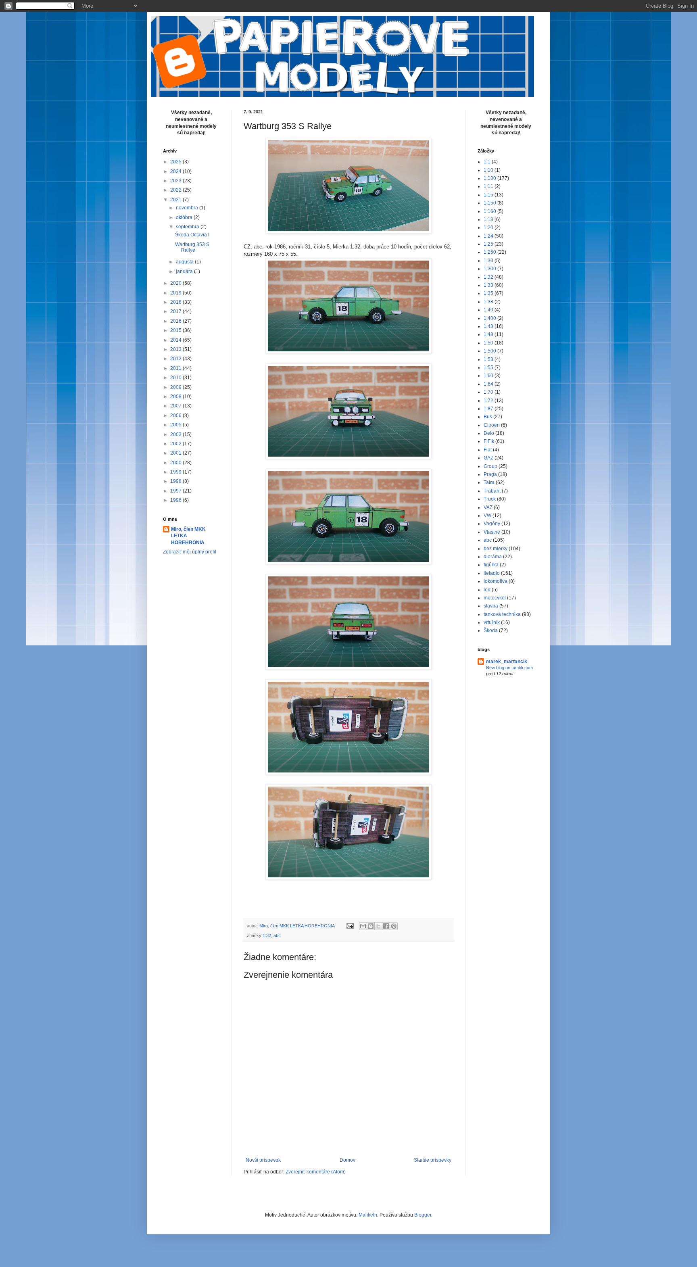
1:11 (488, 186)
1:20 (488, 227)
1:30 (488, 260)
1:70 (488, 392)
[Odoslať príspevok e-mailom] (349, 925)
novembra (187, 208)
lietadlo (492, 573)
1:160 (490, 211)
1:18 (488, 219)
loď (487, 590)
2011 (176, 368)
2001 (176, 453)
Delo (489, 433)
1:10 (488, 170)
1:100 (490, 178)
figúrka (491, 565)
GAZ (488, 458)
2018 (176, 302)
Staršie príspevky (432, 1160)
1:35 (488, 293)
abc (277, 935)
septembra (188, 227)
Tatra (489, 482)
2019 (176, 293)
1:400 (490, 318)
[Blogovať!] (371, 926)
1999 (176, 472)
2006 (176, 415)
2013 (176, 349)
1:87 (488, 408)
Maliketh (368, 1215)
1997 (176, 491)
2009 (176, 387)
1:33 (488, 285)
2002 (176, 444)
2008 (176, 396)
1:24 (488, 236)
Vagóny (492, 523)
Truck (490, 499)
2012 (176, 358)
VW (487, 515)
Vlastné (492, 532)
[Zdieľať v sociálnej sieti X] (378, 926)
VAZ (488, 507)
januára (185, 271)
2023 (176, 181)
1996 (176, 500)
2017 (176, 311)
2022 (176, 190)
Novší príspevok (263, 1160)
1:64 (488, 384)
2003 (176, 434)
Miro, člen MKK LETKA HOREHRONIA (188, 536)
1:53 (488, 359)
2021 (176, 199)
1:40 (488, 310)
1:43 (488, 326)
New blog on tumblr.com (509, 667)
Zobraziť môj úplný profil (189, 552)
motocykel (495, 598)
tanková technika (502, 614)
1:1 (487, 162)
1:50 (488, 343)
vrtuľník (492, 622)
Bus (488, 417)
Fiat (488, 450)
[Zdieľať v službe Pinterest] (394, 926)
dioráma (493, 556)
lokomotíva (495, 581)
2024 (176, 171)
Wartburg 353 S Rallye (192, 247)
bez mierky (495, 548)
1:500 (490, 351)
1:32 (267, 935)
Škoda (491, 630)
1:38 (488, 302)
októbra (185, 217)
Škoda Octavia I (192, 235)
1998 (176, 481)
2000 (176, 462)
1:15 (488, 195)
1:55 (488, 367)
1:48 (488, 334)
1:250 (490, 252)
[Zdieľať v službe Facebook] (386, 926)
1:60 (488, 375)
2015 (176, 330)
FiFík (489, 441)
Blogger (422, 1215)
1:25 (488, 244)
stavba (491, 606)
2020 (176, 283)
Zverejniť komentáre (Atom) (316, 1172)
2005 (176, 425)
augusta (185, 262)
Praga (490, 474)
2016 (176, 321)
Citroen (492, 425)
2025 (176, 162)
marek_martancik (506, 661)
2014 (176, 340)
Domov (347, 1160)
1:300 (490, 268)
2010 (176, 377)
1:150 (490, 203)
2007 (176, 406)
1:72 (488, 400)
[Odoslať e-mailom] (363, 926)
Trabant (492, 491)
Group (490, 466)
